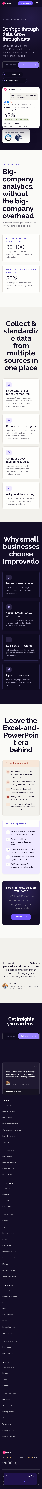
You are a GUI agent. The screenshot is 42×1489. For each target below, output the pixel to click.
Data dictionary (8, 1353)
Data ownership (8, 1118)
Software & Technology (11, 1258)
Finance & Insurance (10, 1252)
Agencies (6, 1227)
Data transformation (10, 1124)
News (4, 1309)
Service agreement (9, 1430)
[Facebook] (10, 1463)
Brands (5, 1221)
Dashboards (7, 1321)
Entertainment (8, 1233)
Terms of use (7, 1424)
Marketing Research (10, 1296)
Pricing (5, 1373)
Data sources (7, 1156)
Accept (26, 1481)
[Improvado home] (6, 3)
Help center (7, 1347)
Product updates (9, 1327)
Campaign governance (11, 1130)
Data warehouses (9, 1162)
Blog (4, 1302)
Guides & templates (10, 1333)
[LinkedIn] (4, 1463)
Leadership (6, 1207)
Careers (5, 1385)
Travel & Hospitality (10, 1276)
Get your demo (25, 3)
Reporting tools (8, 1169)
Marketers (6, 1194)
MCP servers (7, 1175)
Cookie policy (8, 1418)
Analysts (5, 1201)
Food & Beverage (9, 1270)
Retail (4, 1239)
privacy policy (29, 1476)
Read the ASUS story (14, 1092)
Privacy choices (8, 1436)
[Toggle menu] (37, 3)
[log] (21, 110)
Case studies (7, 1315)
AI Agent (5, 1142)
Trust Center (7, 1405)
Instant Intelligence (9, 1136)
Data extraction (8, 1111)
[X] (15, 1463)
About (4, 1379)
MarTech (5, 1264)
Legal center (7, 1399)
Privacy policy (8, 1412)
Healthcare (6, 1245)
